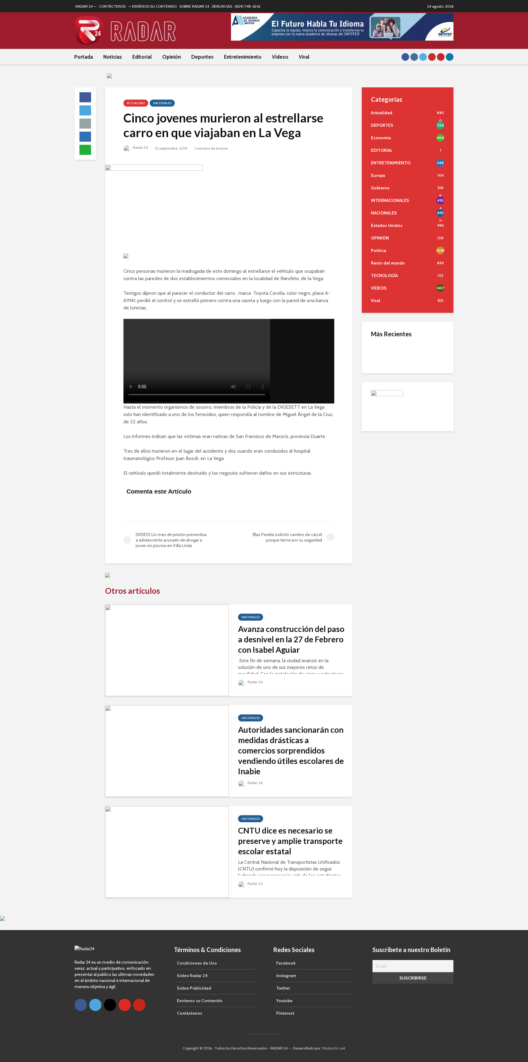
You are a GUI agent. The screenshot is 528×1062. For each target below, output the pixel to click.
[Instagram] (110, 1005)
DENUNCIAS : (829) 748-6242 (236, 6)
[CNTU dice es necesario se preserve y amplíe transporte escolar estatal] (167, 851)
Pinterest (285, 1013)
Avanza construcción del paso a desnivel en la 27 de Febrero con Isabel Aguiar (291, 639)
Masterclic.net (333, 1048)
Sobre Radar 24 (192, 975)
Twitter (283, 988)
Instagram (286, 975)
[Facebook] (81, 1005)
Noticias (112, 57)
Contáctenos (189, 1013)
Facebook (285, 963)
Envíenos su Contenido (199, 1000)
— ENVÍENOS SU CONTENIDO (152, 6)
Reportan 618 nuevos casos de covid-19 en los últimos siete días (421, 414)
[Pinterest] (139, 1005)
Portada (83, 57)
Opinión (171, 57)
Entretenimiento (243, 57)
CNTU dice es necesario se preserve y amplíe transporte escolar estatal (290, 841)
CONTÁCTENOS (112, 6)
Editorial (142, 57)
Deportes (202, 57)
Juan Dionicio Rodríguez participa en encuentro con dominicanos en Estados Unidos (419, 439)
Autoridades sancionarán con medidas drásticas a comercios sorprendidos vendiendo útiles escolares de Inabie (291, 750)
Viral (304, 57)
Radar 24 (140, 147)
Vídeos (280, 57)
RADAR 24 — (85, 6)
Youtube (284, 1000)
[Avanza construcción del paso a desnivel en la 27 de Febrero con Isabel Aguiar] (167, 650)
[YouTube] (125, 1005)
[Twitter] (95, 1005)
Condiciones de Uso (197, 963)
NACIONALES (162, 103)
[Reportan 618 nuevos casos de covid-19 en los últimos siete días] (383, 414)
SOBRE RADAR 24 (194, 6)
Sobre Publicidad (194, 988)
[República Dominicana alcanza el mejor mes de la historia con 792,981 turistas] (383, 353)
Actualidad (136, 103)
